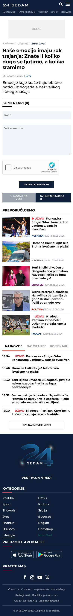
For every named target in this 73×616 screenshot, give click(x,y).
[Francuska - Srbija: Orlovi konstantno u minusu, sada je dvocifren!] (16, 227)
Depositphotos (49, 601)
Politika (43, 12)
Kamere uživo (26, 12)
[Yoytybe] (40, 578)
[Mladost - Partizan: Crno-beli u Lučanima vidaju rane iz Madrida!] (16, 325)
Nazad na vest (20, 197)
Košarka (37, 236)
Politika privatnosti (45, 595)
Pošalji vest (22, 595)
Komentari (59, 346)
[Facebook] (25, 577)
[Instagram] (32, 578)
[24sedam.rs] (15, 5)
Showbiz (66, 12)
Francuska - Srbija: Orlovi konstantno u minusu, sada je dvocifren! (50, 224)
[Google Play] (49, 554)
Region (43, 523)
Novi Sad (45, 535)
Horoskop (45, 529)
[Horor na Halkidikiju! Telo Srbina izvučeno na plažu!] (16, 251)
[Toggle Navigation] (68, 4)
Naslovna (8, 43)
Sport (54, 12)
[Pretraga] (61, 4)
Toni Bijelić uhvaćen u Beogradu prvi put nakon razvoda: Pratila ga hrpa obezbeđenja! (50, 273)
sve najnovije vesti (36, 425)
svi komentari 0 (50, 197)
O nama (13, 589)
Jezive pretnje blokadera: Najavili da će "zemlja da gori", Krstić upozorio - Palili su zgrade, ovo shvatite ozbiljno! (50, 297)
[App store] (22, 554)
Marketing (58, 589)
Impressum (41, 589)
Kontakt (26, 589)
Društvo (8, 529)
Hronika (37, 260)
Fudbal (36, 334)
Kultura (44, 504)
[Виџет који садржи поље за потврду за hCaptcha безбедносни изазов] (30, 167)
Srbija (42, 510)
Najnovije (9, 12)
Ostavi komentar (36, 185)
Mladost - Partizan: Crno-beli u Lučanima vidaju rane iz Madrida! (49, 322)
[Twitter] (47, 578)
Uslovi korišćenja (25, 601)
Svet (5, 516)
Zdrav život (38, 43)
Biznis (42, 498)
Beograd (44, 516)
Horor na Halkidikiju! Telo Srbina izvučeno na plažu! (50, 244)
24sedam (21, 611)
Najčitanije (36, 346)
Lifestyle (22, 43)
